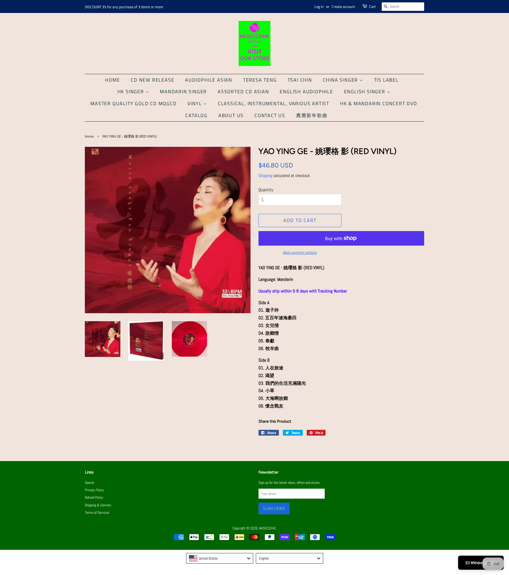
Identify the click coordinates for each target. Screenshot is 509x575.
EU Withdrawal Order (481, 562)
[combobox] (219, 558)
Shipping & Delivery (98, 505)
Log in (319, 6)
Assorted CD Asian (243, 91)
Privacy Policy (94, 490)
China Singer (341, 79)
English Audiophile (306, 91)
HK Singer (131, 91)
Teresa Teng (260, 79)
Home (112, 79)
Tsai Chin (300, 79)
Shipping (265, 175)
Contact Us (269, 115)
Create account (343, 6)
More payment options (300, 252)
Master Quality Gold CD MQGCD (133, 103)
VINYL (195, 103)
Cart (372, 6)
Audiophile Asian (208, 79)
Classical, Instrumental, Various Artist (273, 103)
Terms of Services (97, 512)
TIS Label (386, 79)
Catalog (196, 115)
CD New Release (152, 79)
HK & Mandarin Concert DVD (378, 103)
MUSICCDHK (267, 528)
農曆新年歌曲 (312, 115)
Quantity (265, 190)
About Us (231, 115)
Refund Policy (94, 497)
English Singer (365, 91)
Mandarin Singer (183, 91)
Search (89, 482)
